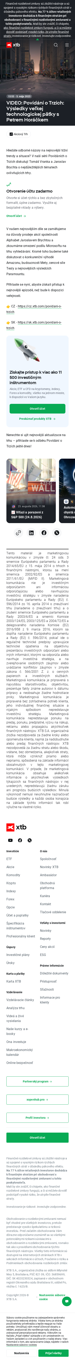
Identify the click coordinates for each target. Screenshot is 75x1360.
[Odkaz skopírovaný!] (18, 533)
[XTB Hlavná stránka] (11, 45)
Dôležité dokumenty (54, 973)
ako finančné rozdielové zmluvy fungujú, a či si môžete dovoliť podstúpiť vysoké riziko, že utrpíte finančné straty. (37, 32)
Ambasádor (48, 875)
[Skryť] (37, 39)
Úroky (10, 963)
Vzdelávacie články (20, 1000)
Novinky (46, 930)
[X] (57, 533)
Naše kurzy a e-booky (17, 1031)
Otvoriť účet (37, 408)
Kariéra (45, 896)
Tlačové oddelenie (53, 912)
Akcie (10, 867)
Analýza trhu (15, 1008)
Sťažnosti (47, 989)
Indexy (11, 891)
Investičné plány (18, 955)
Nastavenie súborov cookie (52, 1297)
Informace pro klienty (50, 999)
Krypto (11, 883)
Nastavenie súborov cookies (21, 1344)
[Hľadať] (56, 45)
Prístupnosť (48, 981)
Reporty (45, 938)
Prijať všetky (53, 1353)
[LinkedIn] (31, 533)
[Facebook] (44, 533)
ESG (43, 955)
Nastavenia (21, 1353)
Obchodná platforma (47, 885)
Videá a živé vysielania (15, 1018)
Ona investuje (16, 1042)
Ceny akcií (47, 946)
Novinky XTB (49, 867)
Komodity (13, 875)
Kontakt (45, 904)
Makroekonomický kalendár (19, 1052)
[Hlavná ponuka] (67, 45)
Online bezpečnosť (19, 1062)
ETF (9, 859)
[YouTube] (10, 840)
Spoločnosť (48, 859)
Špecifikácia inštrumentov (15, 925)
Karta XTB (13, 981)
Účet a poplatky (17, 915)
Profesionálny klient (20, 936)
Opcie (10, 907)
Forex (10, 899)
